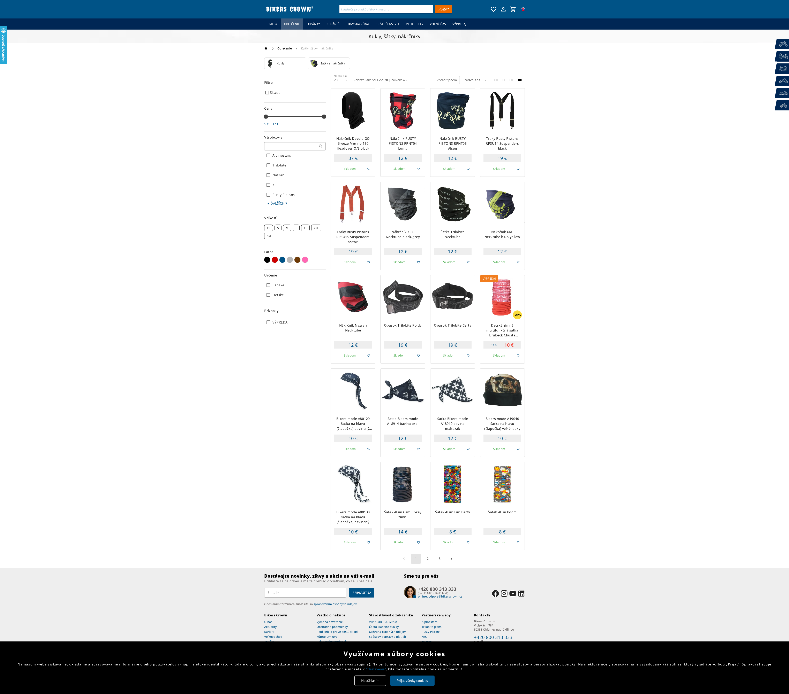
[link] (285, 63)
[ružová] (305, 260)
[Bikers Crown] (289, 9)
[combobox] (295, 146)
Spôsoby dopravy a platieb (387, 637)
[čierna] (267, 260)
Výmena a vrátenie (330, 622)
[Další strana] (451, 559)
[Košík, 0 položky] (513, 9)
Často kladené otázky (384, 627)
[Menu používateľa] (503, 9)
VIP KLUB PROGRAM (383, 622)
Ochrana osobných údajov (387, 632)
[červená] (275, 260)
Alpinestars (429, 622)
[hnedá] (297, 260)
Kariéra (269, 632)
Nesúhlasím (370, 680)
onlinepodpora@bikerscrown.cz (440, 596)
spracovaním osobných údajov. (336, 604)
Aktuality (270, 627)
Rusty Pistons (431, 632)
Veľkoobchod (273, 637)
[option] (285, 63)
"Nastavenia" (376, 669)
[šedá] (290, 260)
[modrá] (282, 260)
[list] (295, 322)
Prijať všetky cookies (412, 680)
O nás (268, 622)
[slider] (266, 117)
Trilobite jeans (432, 627)
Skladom (277, 92)
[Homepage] (266, 48)
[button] (320, 146)
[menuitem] (272, 24)
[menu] (368, 24)
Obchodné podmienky (332, 627)
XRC (424, 637)
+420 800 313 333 (493, 637)
